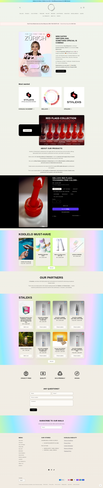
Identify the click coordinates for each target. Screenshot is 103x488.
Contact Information (68, 445)
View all (51, 267)
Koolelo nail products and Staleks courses (28, 484)
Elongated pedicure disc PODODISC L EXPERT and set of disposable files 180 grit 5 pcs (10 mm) (26, 320)
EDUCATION (21, 455)
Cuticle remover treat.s (26, 348)
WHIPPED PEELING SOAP (43, 255)
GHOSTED (74, 191)
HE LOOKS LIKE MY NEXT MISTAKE (61, 191)
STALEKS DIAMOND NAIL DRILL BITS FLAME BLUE (43, 349)
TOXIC (72, 194)
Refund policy (45, 484)
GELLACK (44, 109)
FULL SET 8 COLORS (58, 196)
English (21, 480)
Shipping (59, 184)
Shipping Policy (67, 451)
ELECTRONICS (22, 453)
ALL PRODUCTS (22, 461)
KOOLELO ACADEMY (26, 109)
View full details (75, 215)
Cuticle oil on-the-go (26, 261)
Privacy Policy (67, 443)
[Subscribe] (61, 427)
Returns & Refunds (68, 448)
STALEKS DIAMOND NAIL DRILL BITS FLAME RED (43, 318)
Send (33, 409)
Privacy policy (51, 484)
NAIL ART (21, 448)
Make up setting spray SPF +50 (60, 255)
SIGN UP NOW (60, 71)
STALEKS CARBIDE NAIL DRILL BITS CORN (60, 318)
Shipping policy (64, 484)
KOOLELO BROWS (77, 254)
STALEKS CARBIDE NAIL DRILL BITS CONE (77, 318)
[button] (20, 7)
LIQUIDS (20, 459)
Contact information (76, 484)
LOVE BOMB (56, 194)
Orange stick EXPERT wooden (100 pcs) (60, 349)
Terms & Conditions (68, 440)
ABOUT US (21, 463)
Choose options (43, 327)
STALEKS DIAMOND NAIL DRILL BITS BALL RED (77, 349)
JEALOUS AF (65, 194)
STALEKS (67, 109)
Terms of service (57, 484)
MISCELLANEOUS (22, 457)
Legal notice (70, 484)
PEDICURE (21, 446)
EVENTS (20, 465)
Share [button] (55, 216)
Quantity (53, 199)
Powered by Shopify (39, 484)
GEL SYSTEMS (22, 444)
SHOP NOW (27, 130)
